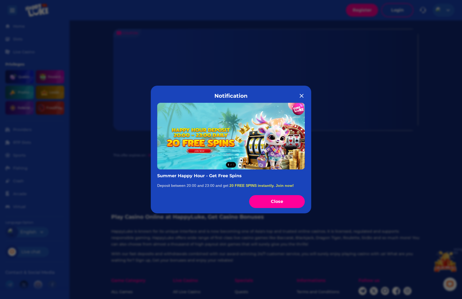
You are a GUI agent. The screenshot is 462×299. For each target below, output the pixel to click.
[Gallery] (231, 136)
